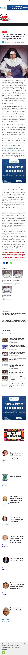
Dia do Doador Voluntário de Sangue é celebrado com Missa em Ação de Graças (17, 385)
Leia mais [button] (4, 649)
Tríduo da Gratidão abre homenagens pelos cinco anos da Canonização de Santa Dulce (7, 279)
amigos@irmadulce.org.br (10, 148)
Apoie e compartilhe (18, 260)
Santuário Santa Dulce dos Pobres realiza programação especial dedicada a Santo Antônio (7, 295)
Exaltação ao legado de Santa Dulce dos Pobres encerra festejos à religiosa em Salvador (17, 347)
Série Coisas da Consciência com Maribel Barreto (17, 519)
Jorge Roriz (7, 42)
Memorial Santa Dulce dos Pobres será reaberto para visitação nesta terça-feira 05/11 (16, 339)
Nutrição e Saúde (15, 476)
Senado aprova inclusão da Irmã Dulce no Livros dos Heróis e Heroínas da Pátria (17, 378)
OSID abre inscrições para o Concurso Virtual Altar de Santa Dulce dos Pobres (16, 365)
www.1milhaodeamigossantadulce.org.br (14, 150)
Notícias (5, 31)
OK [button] (3, 652)
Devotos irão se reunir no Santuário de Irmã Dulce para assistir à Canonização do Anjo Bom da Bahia (18, 279)
